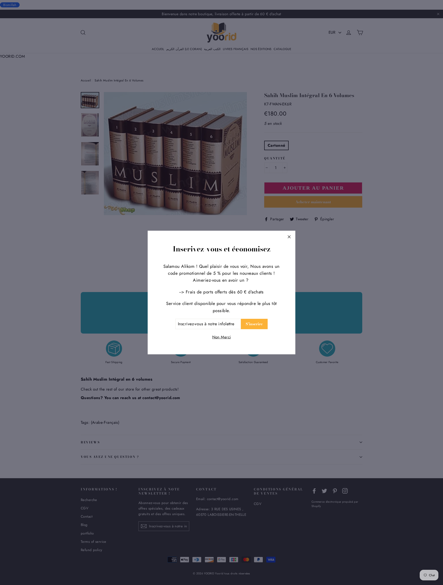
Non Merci (221, 337)
